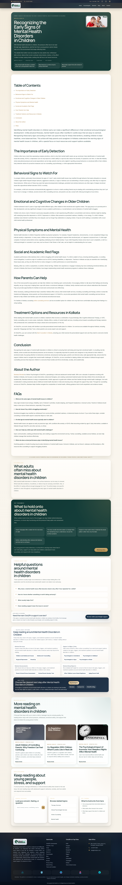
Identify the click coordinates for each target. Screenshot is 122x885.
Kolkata (67, 862)
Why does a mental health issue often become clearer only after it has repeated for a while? (47, 589)
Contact (108, 5)
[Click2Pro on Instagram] (106, 1)
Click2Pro (73, 883)
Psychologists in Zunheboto (72, 655)
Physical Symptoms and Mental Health (26, 102)
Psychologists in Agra (70, 659)
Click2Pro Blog (91, 687)
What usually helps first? (26, 600)
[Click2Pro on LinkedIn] (110, 1)
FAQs (17, 126)
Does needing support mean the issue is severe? (33, 606)
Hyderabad (68, 858)
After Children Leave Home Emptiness (75, 673)
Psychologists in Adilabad (90, 655)
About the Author (20, 122)
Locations (48, 850)
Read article (18, 761)
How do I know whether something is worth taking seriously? (37, 594)
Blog (99, 5)
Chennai (68, 852)
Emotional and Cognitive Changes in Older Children (30, 98)
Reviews (94, 5)
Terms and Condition (51, 867)
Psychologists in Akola (86, 659)
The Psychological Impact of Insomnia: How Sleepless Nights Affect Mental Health (93, 749)
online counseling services (41, 300)
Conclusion (18, 118)
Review (48, 860)
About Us (48, 852)
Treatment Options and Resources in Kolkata (28, 114)
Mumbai (68, 847)
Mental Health (55, 819)
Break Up (33, 659)
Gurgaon (68, 845)
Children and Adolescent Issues (25, 655)
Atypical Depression (21, 659)
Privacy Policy (49, 862)
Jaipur (67, 856)
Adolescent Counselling (43, 655)
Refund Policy (49, 864)
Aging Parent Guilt (94, 673)
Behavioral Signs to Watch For (24, 94)
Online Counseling (56, 814)
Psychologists (87, 5)
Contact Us (80, 687)
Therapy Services (56, 805)
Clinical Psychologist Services (59, 810)
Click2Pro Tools (50, 845)
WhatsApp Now (101, 550)
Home (80, 5)
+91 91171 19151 (29, 1)
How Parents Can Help (22, 110)
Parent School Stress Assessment (25, 673)
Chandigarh (68, 860)
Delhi (67, 843)
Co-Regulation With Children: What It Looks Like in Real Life (59, 748)
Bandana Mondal (19, 374)
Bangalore (68, 850)
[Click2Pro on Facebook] (102, 1)
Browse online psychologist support (97, 616)
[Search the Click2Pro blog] (43, 807)
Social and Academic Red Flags (24, 106)
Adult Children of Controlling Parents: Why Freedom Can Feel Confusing (29, 747)
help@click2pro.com (17, 1)
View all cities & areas (71, 864)
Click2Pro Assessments (51, 843)
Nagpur (67, 854)
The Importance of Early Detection (25, 90)
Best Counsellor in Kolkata (44, 333)
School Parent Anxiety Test (46, 673)
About (103, 5)
